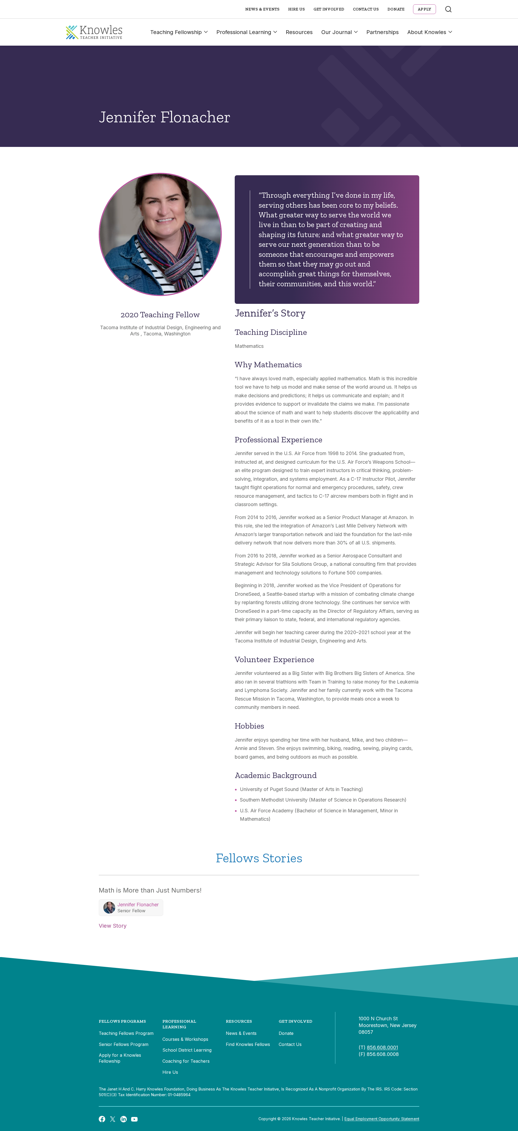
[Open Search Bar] (448, 9)
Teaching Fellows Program (126, 1033)
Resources (299, 32)
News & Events (262, 9)
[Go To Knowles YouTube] (134, 1119)
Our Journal (336, 32)
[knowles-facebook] (102, 1118)
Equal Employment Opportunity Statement (382, 1118)
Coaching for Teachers (186, 1061)
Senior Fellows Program (123, 1044)
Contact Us (366, 9)
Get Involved (328, 9)
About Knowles (426, 32)
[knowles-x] (113, 1118)
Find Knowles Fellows (248, 1044)
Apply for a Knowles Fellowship (120, 1058)
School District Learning (187, 1050)
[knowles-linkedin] (123, 1118)
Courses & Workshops (185, 1039)
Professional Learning (243, 32)
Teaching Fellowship (176, 32)
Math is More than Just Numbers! (150, 890)
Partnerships (382, 32)
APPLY (424, 9)
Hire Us (296, 9)
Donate (395, 9)
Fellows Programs (122, 1021)
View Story (113, 926)
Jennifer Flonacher (138, 904)
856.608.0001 (382, 1047)
